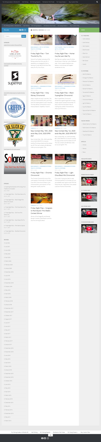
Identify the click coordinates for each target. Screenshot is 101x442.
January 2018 (8, 304)
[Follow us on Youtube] (20, 30)
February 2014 (9, 410)
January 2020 (8, 268)
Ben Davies (85, 60)
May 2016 (7, 359)
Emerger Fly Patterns (88, 78)
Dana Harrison (86, 57)
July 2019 (7, 275)
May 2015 (7, 388)
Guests (84, 64)
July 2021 (7, 246)
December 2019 (9, 272)
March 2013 (8, 420)
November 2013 (9, 413)
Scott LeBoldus (86, 39)
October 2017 (8, 315)
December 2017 (9, 308)
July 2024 (7, 243)
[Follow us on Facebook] (23, 30)
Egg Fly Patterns (87, 96)
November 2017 (9, 312)
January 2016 (8, 370)
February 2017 (9, 341)
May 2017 (7, 330)
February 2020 (9, 264)
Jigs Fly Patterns (87, 103)
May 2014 (7, 406)
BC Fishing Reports (35, 2)
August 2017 (8, 319)
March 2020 (8, 261)
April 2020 (7, 257)
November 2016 (9, 351)
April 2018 (7, 293)
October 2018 (8, 286)
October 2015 (8, 381)
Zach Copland (86, 46)
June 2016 (7, 355)
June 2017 (7, 326)
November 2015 (9, 377)
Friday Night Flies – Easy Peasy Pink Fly (15, 220)
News (84, 152)
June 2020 (7, 250)
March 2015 (8, 395)
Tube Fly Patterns (87, 114)
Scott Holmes (58, 47)
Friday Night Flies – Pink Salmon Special (15, 225)
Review (84, 148)
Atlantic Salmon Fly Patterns (89, 124)
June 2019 (7, 279)
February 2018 (9, 301)
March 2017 (8, 337)
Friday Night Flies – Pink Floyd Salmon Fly (15, 207)
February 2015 (9, 399)
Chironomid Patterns (45, 86)
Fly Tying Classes (61, 2)
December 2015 (9, 373)
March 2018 (8, 297)
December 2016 (9, 348)
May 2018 (7, 290)
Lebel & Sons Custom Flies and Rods (13, 45)
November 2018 (9, 283)
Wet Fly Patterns (59, 49)
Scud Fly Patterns (87, 107)
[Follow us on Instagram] (25, 30)
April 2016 (7, 362)
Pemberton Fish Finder (48, 2)
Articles (84, 145)
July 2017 (7, 322)
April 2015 (7, 391)
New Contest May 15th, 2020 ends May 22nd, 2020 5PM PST (41, 133)
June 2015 (7, 384)
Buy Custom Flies (73, 2)
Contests (33, 128)
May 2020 (7, 254)
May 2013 (7, 417)
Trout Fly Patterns (36, 49)
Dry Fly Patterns (44, 47)
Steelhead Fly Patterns (88, 131)
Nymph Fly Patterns (87, 88)
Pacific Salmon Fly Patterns (89, 127)
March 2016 (8, 366)
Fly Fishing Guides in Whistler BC (11, 2)
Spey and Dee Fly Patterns (89, 110)
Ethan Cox (85, 53)
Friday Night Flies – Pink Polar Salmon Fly (15, 194)
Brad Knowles (35, 47)
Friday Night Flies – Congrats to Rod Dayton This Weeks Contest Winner (41, 210)
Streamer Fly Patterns (88, 81)
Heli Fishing (25, 2)
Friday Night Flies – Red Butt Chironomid (15, 231)
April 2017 (7, 333)
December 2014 (9, 402)
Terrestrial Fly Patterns (88, 92)
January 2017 (8, 344)
